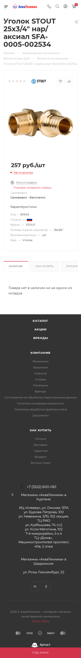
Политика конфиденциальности (40, 403)
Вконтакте (35, 586)
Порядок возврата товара (32, 187)
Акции (40, 329)
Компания (40, 352)
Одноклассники (46, 586)
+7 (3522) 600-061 (41, 487)
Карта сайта (40, 621)
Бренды (40, 338)
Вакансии (40, 367)
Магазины (40, 385)
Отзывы (40, 379)
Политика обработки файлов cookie (40, 409)
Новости (40, 373)
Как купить (44, 266)
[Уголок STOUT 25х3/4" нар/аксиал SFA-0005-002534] (40, 123)
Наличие (16, 266)
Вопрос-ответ (41, 462)
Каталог (40, 320)
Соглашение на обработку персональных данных (40, 397)
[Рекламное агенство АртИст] (40, 645)
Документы (40, 415)
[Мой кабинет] (65, 7)
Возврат (41, 456)
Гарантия (41, 450)
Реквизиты (41, 361)
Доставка (40, 444)
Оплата (40, 438)
